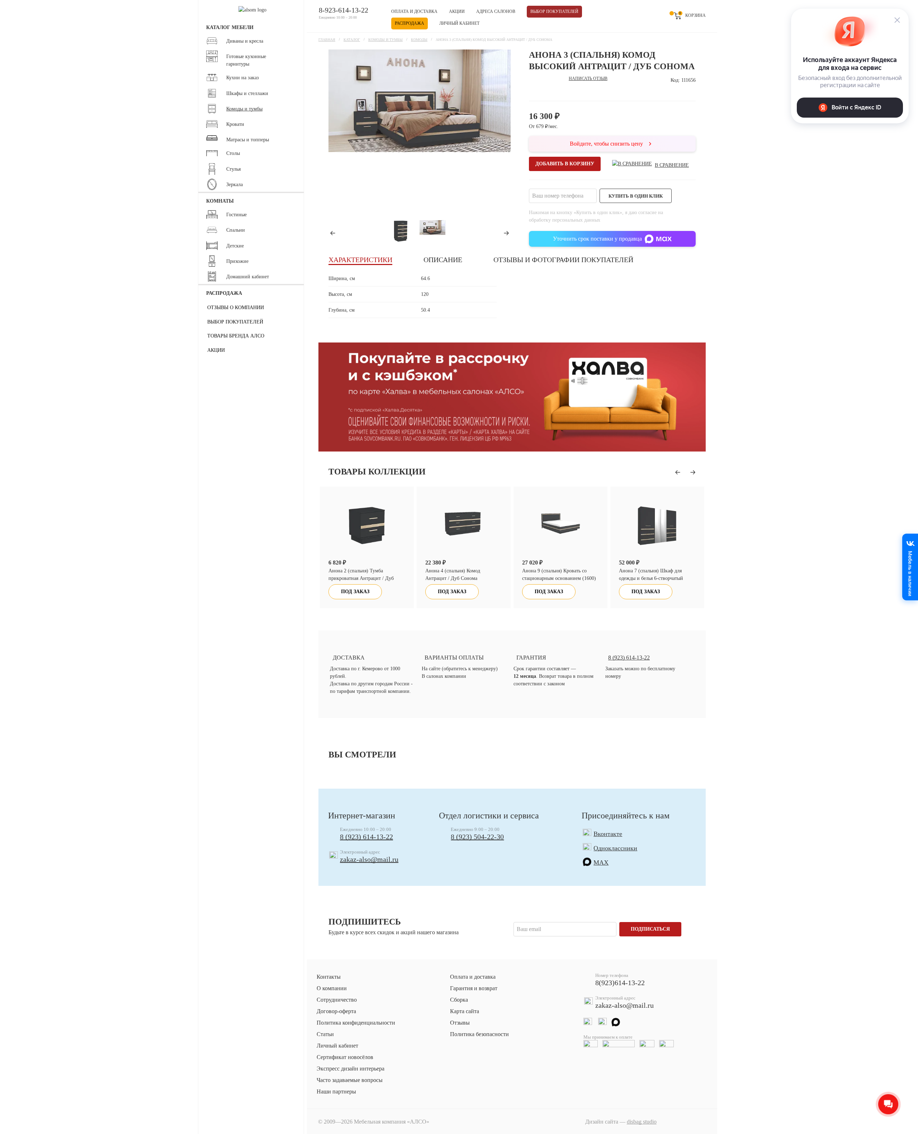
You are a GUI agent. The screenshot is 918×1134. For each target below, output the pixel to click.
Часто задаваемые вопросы (350, 1080)
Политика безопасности (479, 1034)
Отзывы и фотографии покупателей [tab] (563, 260)
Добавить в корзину (564, 163)
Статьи (325, 1034)
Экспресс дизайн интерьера (350, 1069)
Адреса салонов (495, 11)
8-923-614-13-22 (343, 10)
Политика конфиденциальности (356, 1023)
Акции (457, 11)
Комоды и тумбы (385, 40)
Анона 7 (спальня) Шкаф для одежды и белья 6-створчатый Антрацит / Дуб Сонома (554, 578)
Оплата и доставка (414, 11)
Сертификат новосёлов (345, 1057)
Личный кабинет (459, 23)
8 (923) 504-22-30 (477, 837)
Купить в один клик (636, 196)
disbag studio (642, 1122)
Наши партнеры (336, 1091)
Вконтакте (607, 833)
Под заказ (355, 591)
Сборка (459, 1000)
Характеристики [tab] (360, 260)
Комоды (419, 40)
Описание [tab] (442, 260)
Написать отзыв (588, 78)
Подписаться (650, 929)
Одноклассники (615, 848)
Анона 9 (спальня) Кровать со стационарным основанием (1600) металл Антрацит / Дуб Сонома (462, 578)
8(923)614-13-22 (620, 983)
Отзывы (460, 1023)
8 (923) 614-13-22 (366, 837)
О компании (332, 988)
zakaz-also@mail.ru (369, 859)
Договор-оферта (336, 1011)
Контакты (329, 977)
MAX (601, 862)
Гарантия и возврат (473, 988)
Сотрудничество (337, 1000)
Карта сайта (464, 1011)
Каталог (352, 40)
